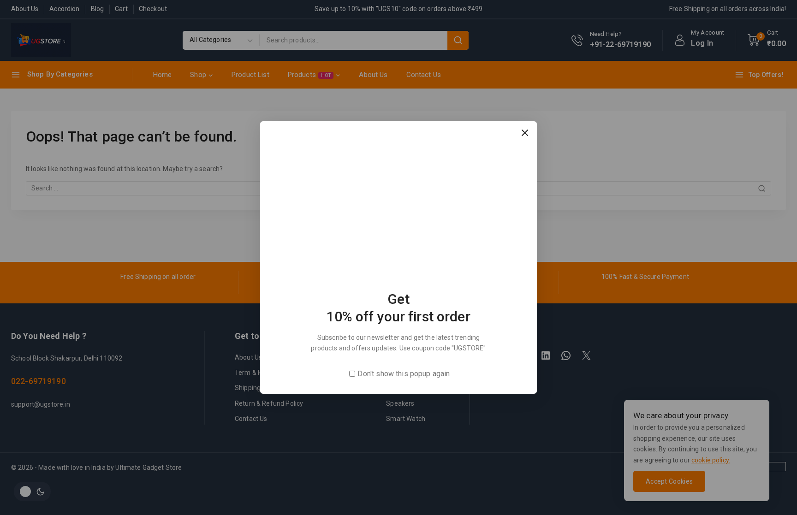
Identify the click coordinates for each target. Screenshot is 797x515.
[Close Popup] (525, 133)
